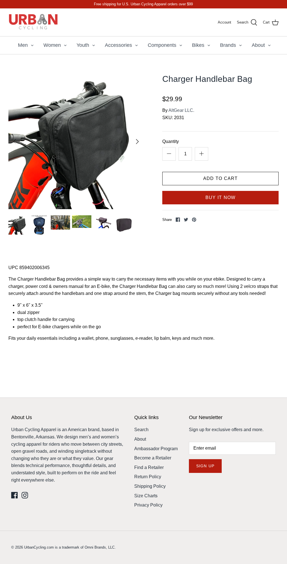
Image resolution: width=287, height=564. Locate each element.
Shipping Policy (150, 486)
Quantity (170, 141)
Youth (83, 45)
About (258, 45)
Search (141, 429)
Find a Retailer (149, 467)
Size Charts (146, 495)
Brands (228, 45)
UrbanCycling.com (39, 547)
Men (23, 45)
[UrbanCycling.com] (33, 22)
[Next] (137, 141)
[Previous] (14, 141)
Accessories (118, 45)
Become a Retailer (152, 458)
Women (52, 45)
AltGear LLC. (181, 110)
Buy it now (220, 197)
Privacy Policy (148, 505)
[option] (76, 141)
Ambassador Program (156, 448)
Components (162, 45)
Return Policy (147, 476)
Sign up (205, 466)
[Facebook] (14, 495)
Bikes (198, 45)
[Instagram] (25, 495)
